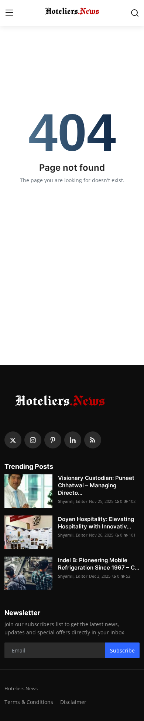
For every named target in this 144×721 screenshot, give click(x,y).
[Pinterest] (52, 439)
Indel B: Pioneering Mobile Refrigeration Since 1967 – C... (98, 564)
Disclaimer (73, 701)
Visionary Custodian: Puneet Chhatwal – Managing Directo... (96, 485)
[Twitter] (12, 439)
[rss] (92, 439)
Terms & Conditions (28, 701)
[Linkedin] (72, 439)
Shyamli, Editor (73, 501)
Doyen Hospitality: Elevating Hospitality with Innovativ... (96, 522)
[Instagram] (32, 439)
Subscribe (122, 650)
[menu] (9, 13)
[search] (135, 13)
